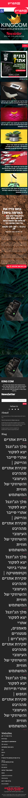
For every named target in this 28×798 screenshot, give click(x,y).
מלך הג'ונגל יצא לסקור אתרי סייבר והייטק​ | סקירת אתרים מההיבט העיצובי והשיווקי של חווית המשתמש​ (14, 103)
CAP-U (3, 761)
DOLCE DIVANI (4, 784)
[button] (14, 3)
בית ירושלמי (4, 765)
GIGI (2, 750)
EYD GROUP (4, 767)
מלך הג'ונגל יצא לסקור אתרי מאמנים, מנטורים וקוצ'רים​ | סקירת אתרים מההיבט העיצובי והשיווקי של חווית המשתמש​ (14, 168)
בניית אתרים (23, 79)
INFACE (3, 752)
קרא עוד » (25, 443)
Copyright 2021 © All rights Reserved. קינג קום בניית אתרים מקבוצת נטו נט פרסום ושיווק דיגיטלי (14, 795)
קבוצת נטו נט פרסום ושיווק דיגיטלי (14, 789)
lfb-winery (4, 744)
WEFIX (3, 773)
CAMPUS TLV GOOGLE (6, 775)
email (26, 39)
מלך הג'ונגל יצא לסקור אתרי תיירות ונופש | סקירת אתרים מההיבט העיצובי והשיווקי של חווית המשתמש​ (14, 190)
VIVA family (4, 778)
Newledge (4, 739)
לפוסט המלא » (24, 81)
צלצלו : (22, 226)
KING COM (7, 381)
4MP (2, 755)
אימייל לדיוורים (23, 398)
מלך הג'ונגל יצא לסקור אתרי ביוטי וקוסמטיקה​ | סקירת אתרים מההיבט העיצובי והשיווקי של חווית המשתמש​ (16, 146)
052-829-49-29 (14, 218)
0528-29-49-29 (10, 227)
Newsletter (8, 394)
